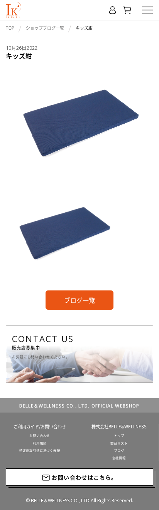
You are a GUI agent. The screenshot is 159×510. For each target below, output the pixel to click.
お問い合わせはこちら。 (83, 477)
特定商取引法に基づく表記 (39, 450)
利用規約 (39, 443)
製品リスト (118, 443)
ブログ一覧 (79, 300)
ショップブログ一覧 (45, 28)
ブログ (119, 450)
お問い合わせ (39, 435)
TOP (10, 28)
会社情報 (119, 458)
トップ (119, 435)
